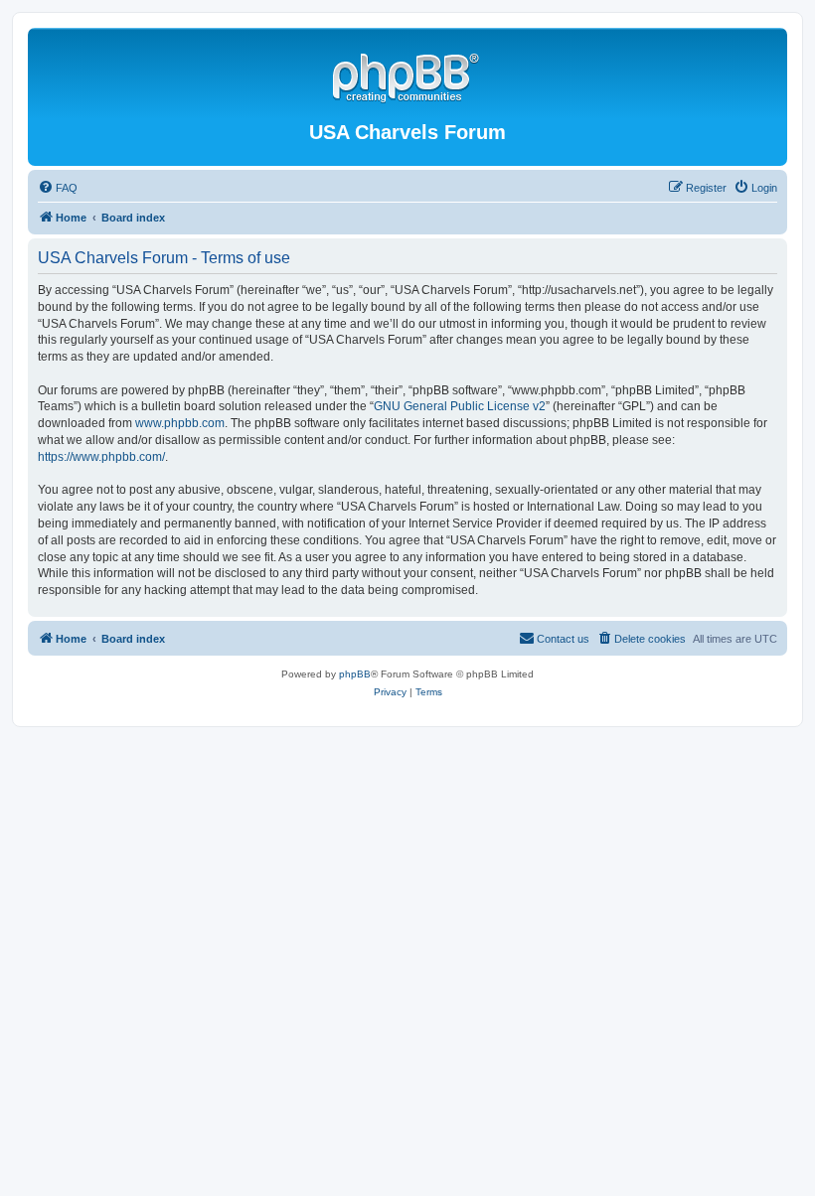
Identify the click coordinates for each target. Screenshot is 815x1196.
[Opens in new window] (407, 74)
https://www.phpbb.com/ (101, 457)
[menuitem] (58, 188)
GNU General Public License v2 (460, 406)
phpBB (355, 674)
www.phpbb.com (180, 423)
